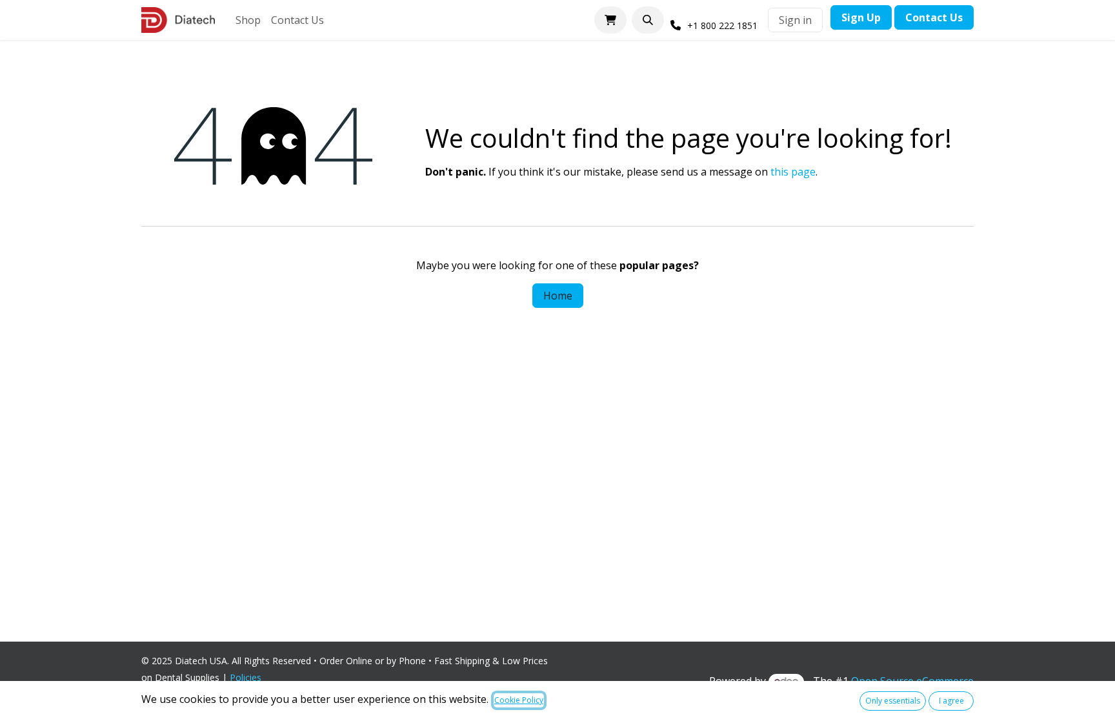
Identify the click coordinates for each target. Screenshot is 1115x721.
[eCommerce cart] (610, 20)
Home (557, 296)
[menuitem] (248, 20)
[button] (648, 20)
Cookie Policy (518, 700)
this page (793, 172)
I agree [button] (951, 700)
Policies (248, 677)
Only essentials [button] (892, 700)
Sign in (795, 20)
